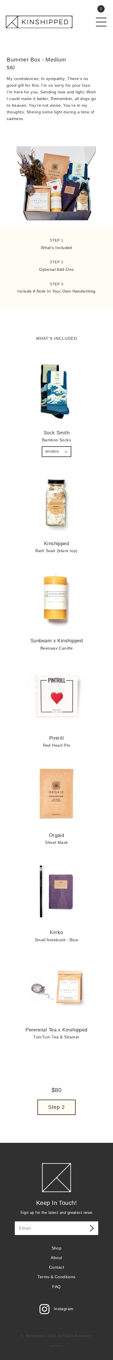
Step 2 (56, 1107)
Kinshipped (35, 1336)
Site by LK (56, 1346)
